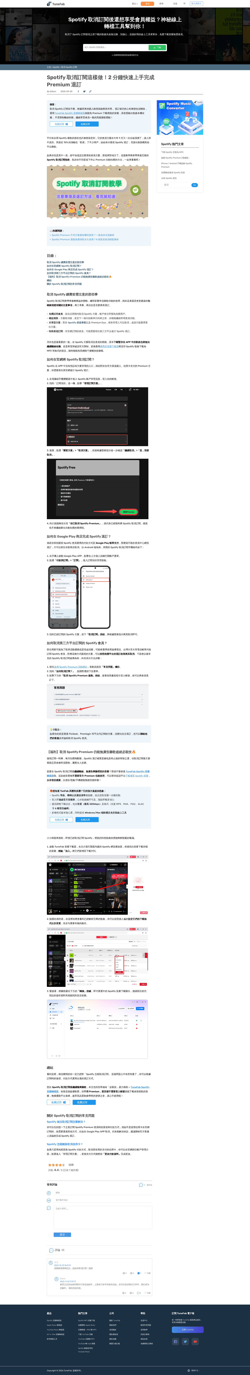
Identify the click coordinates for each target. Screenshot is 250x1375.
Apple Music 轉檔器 (54, 1325)
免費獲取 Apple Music (86, 1325)
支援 (175, 3)
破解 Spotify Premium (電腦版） (175, 158)
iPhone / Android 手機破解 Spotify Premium (176, 165)
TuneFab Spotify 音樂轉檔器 (70, 113)
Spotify (56, 67)
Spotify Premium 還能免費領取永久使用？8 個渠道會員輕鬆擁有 (85, 239)
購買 (148, 3)
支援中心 (144, 1320)
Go (194, 185)
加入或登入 (196, 3)
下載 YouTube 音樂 (85, 1334)
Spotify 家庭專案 (77, 322)
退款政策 (144, 1339)
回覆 (149, 1273)
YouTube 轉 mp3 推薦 (86, 1344)
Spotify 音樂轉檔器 (54, 1320)
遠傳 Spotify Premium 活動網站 (70, 667)
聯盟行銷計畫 (114, 1344)
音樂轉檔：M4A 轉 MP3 (87, 1330)
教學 (161, 3)
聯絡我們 (112, 1325)
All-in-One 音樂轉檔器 (55, 1334)
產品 (134, 3)
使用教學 (144, 1330)
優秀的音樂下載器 (109, 346)
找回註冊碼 (145, 1334)
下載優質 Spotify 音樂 (136, 775)
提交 (62, 1234)
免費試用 (59, 124)
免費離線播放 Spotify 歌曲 (173, 172)
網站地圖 (112, 1339)
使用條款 (112, 1330)
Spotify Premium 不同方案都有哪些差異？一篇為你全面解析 (83, 235)
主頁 (49, 67)
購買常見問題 (146, 1325)
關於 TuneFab (114, 1320)
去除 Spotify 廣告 (169, 178)
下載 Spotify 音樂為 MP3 (172, 152)
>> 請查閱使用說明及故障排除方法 (125, 55)
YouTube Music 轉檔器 (55, 1330)
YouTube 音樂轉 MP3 (86, 1339)
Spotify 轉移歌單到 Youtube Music (85, 1350)
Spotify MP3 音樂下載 (86, 1320)
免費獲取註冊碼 (147, 1344)
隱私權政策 (113, 1334)
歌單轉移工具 (52, 1339)
